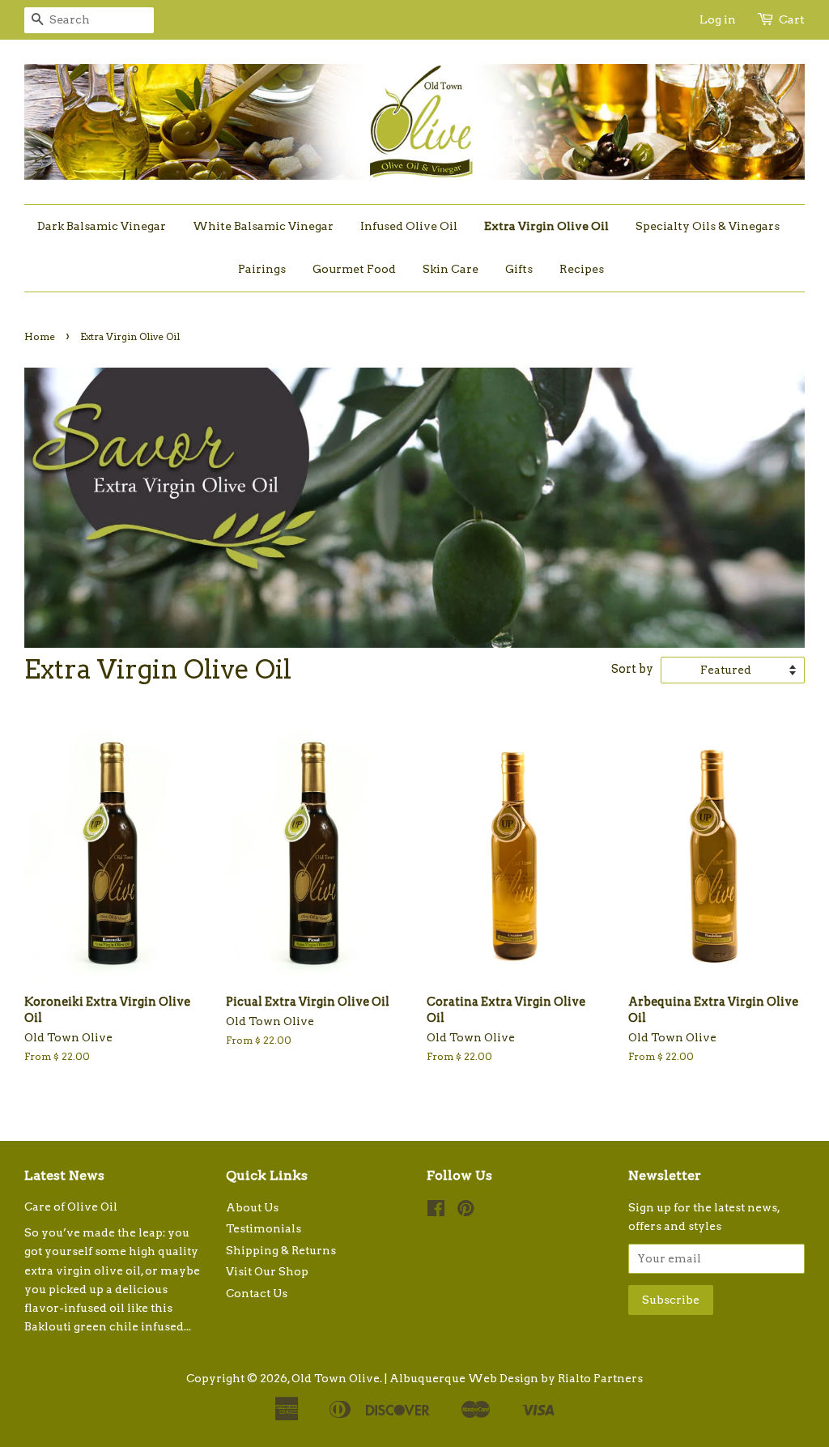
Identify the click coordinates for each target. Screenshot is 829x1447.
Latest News (64, 1175)
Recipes (581, 268)
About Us (252, 1207)
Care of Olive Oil (70, 1206)
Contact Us (256, 1293)
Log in (717, 19)
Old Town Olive (335, 1378)
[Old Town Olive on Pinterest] (465, 1211)
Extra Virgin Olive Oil (546, 225)
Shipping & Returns (281, 1250)
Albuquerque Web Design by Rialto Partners (516, 1378)
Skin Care (450, 268)
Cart (792, 19)
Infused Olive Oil (408, 225)
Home (39, 336)
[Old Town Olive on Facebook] (436, 1211)
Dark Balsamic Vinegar (101, 225)
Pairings (262, 268)
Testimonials (263, 1228)
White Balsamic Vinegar (263, 225)
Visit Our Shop (267, 1271)
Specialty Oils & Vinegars (708, 225)
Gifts (519, 268)
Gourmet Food (354, 268)
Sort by (632, 669)
